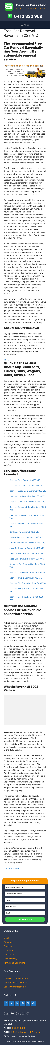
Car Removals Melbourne (16, 982)
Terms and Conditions (14, 963)
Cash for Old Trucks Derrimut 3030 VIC (27, 583)
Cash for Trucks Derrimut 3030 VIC (25, 578)
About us (8, 942)
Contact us (9, 954)
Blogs (6, 938)
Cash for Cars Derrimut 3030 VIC (24, 480)
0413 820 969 (28, 16)
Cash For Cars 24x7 (31, 5)
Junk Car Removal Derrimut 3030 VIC (26, 548)
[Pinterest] (22, 1003)
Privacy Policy (10, 958)
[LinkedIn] (17, 1003)
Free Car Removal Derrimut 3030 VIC (26, 553)
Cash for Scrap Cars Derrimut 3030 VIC (27, 491)
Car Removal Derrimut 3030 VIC (24, 532)
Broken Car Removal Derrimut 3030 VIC (27, 572)
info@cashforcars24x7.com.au (26, 1032)
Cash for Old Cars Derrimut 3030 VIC (26, 485)
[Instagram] (28, 1003)
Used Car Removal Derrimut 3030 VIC (27, 559)
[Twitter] (11, 1003)
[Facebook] (6, 1003)
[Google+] (33, 1003)
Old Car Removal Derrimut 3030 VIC (26, 537)
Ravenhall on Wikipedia (12, 868)
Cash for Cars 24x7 (25, 1041)
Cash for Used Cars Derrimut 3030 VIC (27, 496)
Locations (8, 950)
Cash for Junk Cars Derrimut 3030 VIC (27, 501)
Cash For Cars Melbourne (16, 978)
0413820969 (18, 1028)
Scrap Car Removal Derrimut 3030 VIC (27, 542)
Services (8, 946)
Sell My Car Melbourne (15, 987)
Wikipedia (7, 360)
